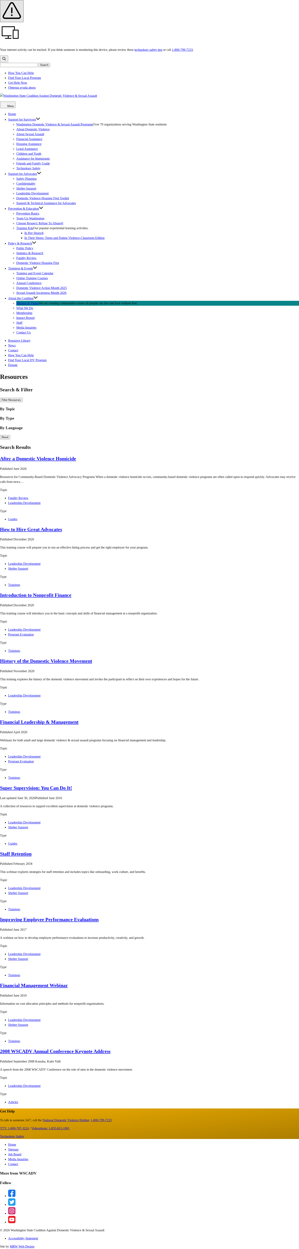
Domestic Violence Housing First (37, 263)
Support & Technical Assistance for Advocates (46, 203)
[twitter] (11, 1204)
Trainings (14, 585)
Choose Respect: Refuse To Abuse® (39, 223)
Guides (12, 519)
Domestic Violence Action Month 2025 (41, 288)
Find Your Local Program (24, 78)
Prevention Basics (27, 213)
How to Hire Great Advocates (31, 529)
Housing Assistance (28, 144)
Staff (19, 322)
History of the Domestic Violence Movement (46, 661)
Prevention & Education (23, 208)
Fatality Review (26, 258)
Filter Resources (11, 399)
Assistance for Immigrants (33, 158)
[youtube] (11, 1222)
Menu (10, 106)
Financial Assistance (29, 139)
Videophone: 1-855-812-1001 (50, 1128)
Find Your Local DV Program (27, 360)
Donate (12, 365)
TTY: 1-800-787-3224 (14, 1128)
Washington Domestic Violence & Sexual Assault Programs (54, 124)
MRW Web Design (22, 1246)
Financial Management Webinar (34, 985)
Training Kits (24, 228)
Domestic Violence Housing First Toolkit (42, 198)
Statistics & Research (29, 253)
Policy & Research (20, 243)
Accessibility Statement (23, 1238)
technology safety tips (148, 49)
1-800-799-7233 (182, 49)
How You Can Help (21, 73)
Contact (13, 350)
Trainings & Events (20, 268)
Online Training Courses (32, 278)
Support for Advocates (22, 174)
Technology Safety (28, 168)
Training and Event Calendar (34, 273)
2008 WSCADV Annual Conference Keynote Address (55, 1051)
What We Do (24, 308)
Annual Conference (28, 283)
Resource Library (19, 340)
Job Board (14, 1154)
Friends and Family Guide (33, 163)
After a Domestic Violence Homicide (38, 458)
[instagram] (11, 1213)
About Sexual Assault (30, 134)
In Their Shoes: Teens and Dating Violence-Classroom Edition (64, 238)
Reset (5, 437)
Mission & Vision (27, 303)
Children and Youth (28, 153)
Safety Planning (26, 178)
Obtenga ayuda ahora (22, 87)
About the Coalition (21, 298)
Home (12, 114)
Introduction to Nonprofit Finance (35, 595)
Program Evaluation (21, 634)
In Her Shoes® (34, 233)
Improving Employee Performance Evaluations (49, 919)
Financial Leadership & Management (39, 722)
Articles (13, 1102)
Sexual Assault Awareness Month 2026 (41, 293)
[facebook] (11, 1196)
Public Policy (24, 248)
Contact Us (23, 332)
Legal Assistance (27, 149)
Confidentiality (25, 183)
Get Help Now (17, 82)
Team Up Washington (32, 218)
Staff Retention (16, 853)
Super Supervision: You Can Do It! (36, 788)
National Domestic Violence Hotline (66, 1120)
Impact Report (25, 318)
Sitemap (13, 1149)
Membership (24, 313)
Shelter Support (26, 188)
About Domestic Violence (33, 129)
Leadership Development (32, 193)
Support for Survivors (22, 119)
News (12, 345)
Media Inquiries (26, 327)
